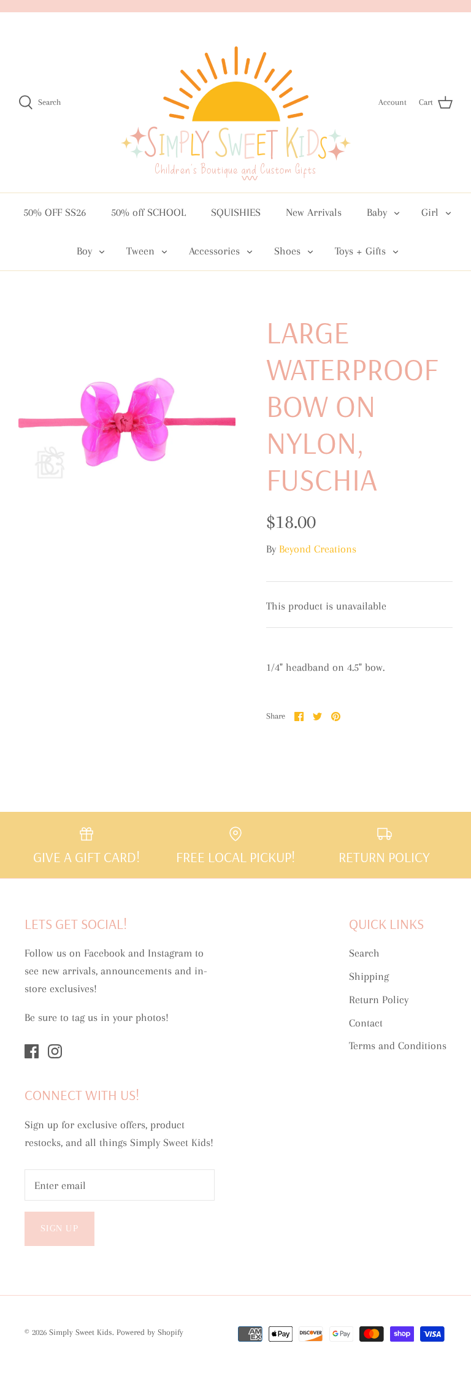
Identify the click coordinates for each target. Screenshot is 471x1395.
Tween (140, 251)
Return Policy (378, 999)
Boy (84, 251)
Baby (377, 212)
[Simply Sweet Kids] (236, 102)
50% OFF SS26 (54, 212)
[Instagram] (55, 1051)
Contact (366, 1023)
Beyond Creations (317, 549)
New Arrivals (314, 212)
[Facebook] (32, 1051)
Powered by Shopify (150, 1332)
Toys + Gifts (360, 251)
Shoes (287, 251)
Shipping (369, 976)
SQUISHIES (236, 212)
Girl (429, 212)
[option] (127, 422)
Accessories (214, 251)
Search (364, 953)
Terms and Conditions (397, 1045)
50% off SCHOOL (148, 212)
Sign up (59, 1228)
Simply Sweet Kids (80, 1332)
